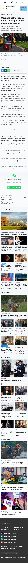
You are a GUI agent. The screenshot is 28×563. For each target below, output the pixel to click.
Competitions (18, 527)
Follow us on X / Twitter (10, 533)
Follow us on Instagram (10, 542)
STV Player (4, 527)
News (3, 14)
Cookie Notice (11, 548)
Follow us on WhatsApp (10, 539)
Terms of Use (11, 546)
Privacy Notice (19, 546)
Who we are (4, 546)
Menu (5, 2)
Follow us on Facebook (10, 536)
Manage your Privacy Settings (9, 553)
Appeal (16, 529)
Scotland (9, 14)
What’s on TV (5, 529)
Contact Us (3, 548)
